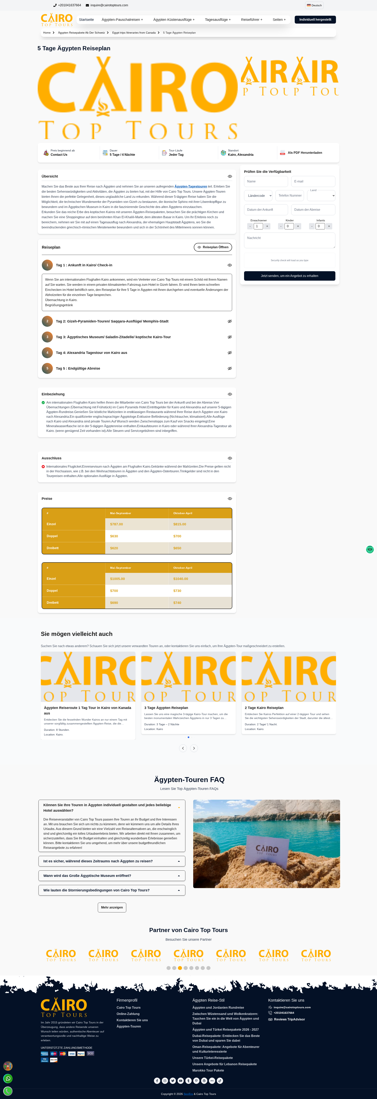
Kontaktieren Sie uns (132, 1020)
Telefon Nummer (290, 195)
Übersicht (50, 176)
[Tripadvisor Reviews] (370, 549)
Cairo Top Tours (129, 1007)
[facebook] (157, 1081)
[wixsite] (212, 1081)
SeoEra (188, 1093)
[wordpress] (204, 1081)
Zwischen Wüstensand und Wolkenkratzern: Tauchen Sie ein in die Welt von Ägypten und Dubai (225, 1018)
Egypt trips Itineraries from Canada (134, 32)
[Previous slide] (183, 748)
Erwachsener (259, 220)
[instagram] (165, 1081)
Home (47, 32)
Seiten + (279, 20)
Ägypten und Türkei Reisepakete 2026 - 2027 (225, 1029)
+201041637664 (69, 5)
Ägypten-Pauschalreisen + (122, 20)
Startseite (86, 20)
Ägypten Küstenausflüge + (174, 20)
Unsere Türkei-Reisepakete (212, 1058)
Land (313, 190)
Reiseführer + (252, 20)
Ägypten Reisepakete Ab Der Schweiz (81, 32)
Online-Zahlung (128, 1014)
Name (251, 181)
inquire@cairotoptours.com (109, 5)
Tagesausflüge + (218, 20)
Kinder (290, 220)
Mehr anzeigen (112, 907)
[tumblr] (188, 1081)
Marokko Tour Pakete (208, 1070)
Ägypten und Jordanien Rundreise (218, 1007)
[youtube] (181, 1081)
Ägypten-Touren (129, 1026)
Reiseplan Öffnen (216, 247)
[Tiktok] (220, 1081)
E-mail (298, 181)
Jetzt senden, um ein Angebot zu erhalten (289, 275)
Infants (321, 220)
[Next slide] (194, 748)
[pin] (196, 1081)
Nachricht (254, 238)
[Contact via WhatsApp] (8, 1078)
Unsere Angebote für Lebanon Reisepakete (224, 1064)
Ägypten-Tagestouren (191, 186)
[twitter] (173, 1081)
